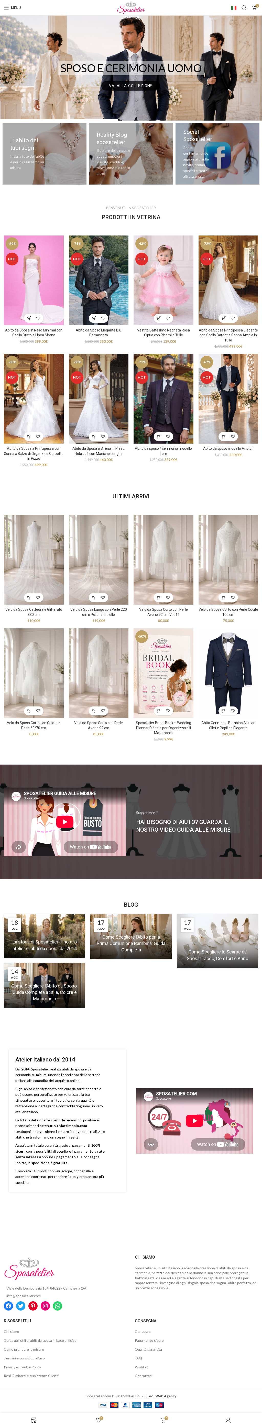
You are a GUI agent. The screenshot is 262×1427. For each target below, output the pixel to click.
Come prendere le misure (24, 1349)
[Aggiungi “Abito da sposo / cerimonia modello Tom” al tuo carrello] (159, 436)
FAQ (138, 1358)
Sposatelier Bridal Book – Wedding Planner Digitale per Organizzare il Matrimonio (163, 728)
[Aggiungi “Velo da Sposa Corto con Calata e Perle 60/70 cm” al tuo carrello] (29, 710)
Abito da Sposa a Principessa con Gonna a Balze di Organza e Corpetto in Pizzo (33, 453)
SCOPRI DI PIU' (131, 85)
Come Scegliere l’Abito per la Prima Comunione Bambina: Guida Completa (131, 943)
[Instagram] (45, 1306)
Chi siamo (11, 1331)
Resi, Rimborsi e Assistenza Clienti (31, 1376)
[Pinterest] (33, 1306)
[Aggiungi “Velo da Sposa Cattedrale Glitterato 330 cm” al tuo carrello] (29, 597)
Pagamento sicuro (149, 1340)
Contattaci (143, 1376)
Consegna (143, 1331)
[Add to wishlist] (38, 318)
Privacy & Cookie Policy (22, 1367)
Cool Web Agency (161, 1396)
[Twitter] (20, 1306)
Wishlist (141, 1367)
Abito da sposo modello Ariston (228, 448)
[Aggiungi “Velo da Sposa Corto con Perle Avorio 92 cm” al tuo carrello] (94, 710)
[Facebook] (8, 1306)
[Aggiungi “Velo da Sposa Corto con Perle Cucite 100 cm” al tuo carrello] (223, 597)
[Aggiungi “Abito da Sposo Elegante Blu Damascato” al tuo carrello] (94, 318)
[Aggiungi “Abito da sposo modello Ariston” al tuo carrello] (223, 436)
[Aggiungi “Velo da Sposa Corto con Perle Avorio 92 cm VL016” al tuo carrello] (159, 597)
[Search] (244, 8)
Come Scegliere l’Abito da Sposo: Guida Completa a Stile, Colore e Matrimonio (44, 992)
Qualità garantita (148, 1349)
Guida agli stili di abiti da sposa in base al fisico (40, 1340)
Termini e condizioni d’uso (24, 1358)
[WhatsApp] (57, 1306)
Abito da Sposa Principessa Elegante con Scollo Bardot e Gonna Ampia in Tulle (228, 335)
